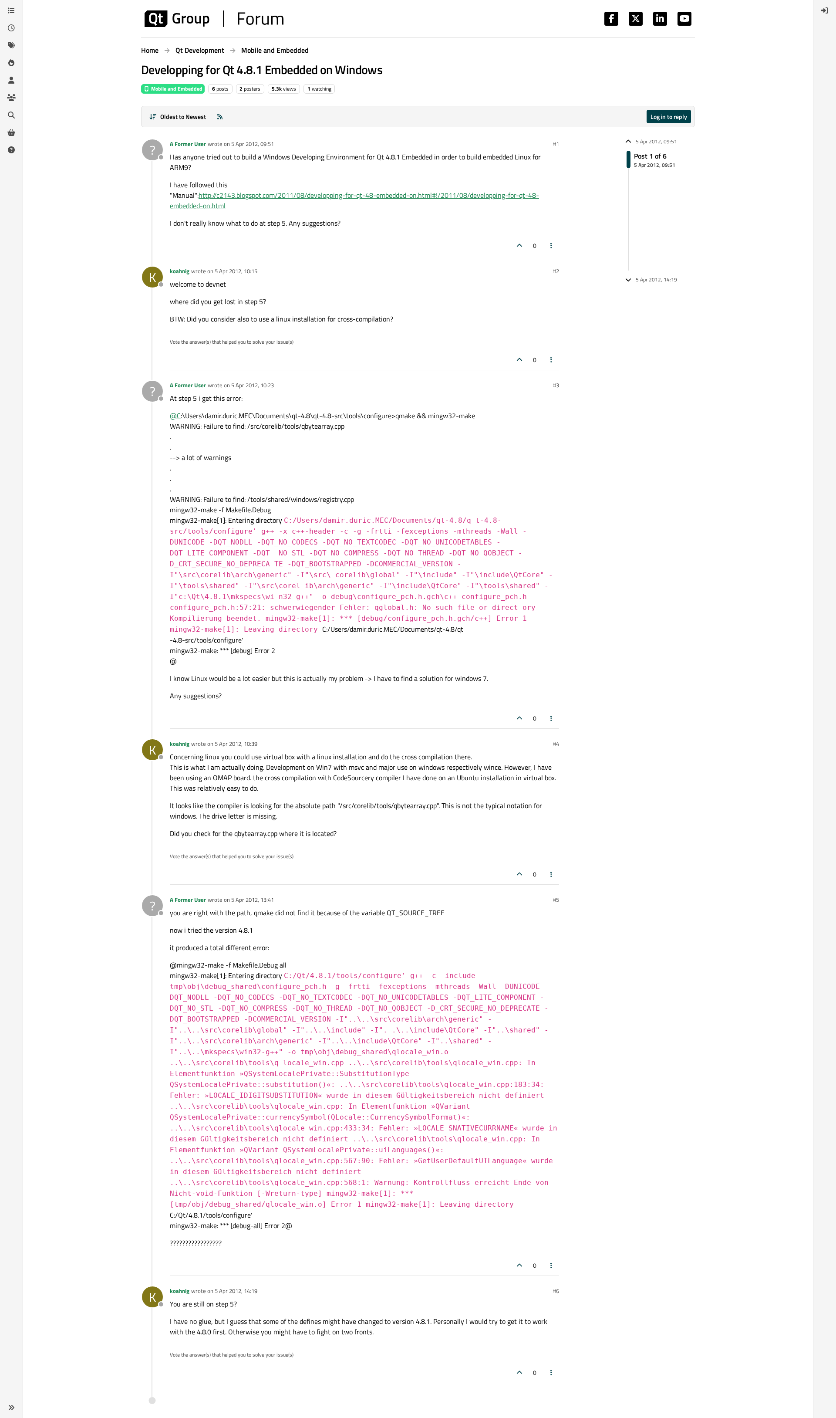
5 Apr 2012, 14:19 (236, 1290)
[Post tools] (552, 245)
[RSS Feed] (219, 116)
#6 (556, 1290)
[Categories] (11, 10)
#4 (556, 743)
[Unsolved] (11, 150)
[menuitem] (825, 10)
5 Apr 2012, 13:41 (252, 899)
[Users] (11, 80)
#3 (556, 385)
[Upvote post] (519, 245)
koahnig (179, 271)
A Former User (188, 143)
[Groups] (11, 98)
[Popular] (11, 63)
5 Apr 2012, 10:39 (236, 743)
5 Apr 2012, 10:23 (252, 385)
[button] (11, 1408)
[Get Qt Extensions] (11, 132)
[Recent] (11, 28)
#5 (556, 899)
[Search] (11, 115)
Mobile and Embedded (176, 89)
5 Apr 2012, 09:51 (252, 143)
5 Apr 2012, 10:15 (236, 271)
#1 (556, 143)
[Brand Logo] (214, 18)
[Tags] (11, 45)
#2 (556, 271)
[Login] (825, 10)
